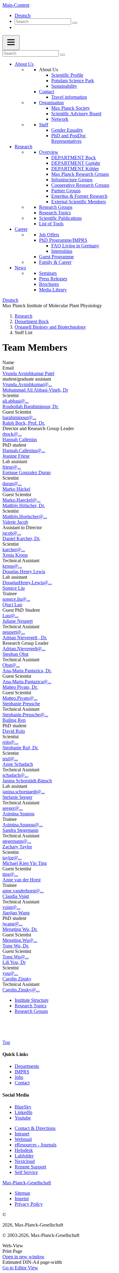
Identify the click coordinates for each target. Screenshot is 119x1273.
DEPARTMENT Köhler (75, 168)
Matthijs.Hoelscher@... (24, 516)
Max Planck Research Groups (80, 174)
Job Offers (49, 234)
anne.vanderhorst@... (23, 890)
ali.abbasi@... (15, 401)
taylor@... (12, 857)
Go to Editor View (20, 1267)
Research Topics (55, 212)
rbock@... (12, 434)
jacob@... (11, 533)
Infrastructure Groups (71, 179)
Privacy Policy (29, 1204)
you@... (10, 973)
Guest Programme (56, 256)
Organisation (51, 102)
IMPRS (22, 1071)
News (20, 267)
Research (23, 146)
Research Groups (55, 207)
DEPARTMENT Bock (73, 157)
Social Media (15, 1095)
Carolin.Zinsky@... (21, 989)
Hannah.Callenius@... (23, 450)
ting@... (10, 874)
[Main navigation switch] (11, 42)
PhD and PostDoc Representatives (68, 138)
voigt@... (11, 907)
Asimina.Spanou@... (22, 824)
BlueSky (23, 1106)
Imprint (22, 1198)
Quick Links (15, 1054)
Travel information (69, 97)
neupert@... (13, 632)
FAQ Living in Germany (75, 245)
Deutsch (23, 15)
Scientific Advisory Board (76, 113)
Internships (61, 251)
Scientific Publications (60, 218)
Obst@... (11, 665)
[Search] (74, 23)
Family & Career (55, 262)
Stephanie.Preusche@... (25, 714)
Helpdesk (24, 1150)
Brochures (49, 284)
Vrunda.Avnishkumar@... (27, 384)
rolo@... (10, 742)
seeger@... (12, 808)
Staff (43, 124)
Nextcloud (25, 1161)
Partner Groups (66, 190)
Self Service (26, 1172)
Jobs (19, 1077)
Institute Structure (32, 1000)
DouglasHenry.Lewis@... (27, 582)
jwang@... (12, 923)
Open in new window (23, 1256)
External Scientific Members (78, 201)
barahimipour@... (19, 417)
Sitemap (22, 1193)
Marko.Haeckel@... (21, 500)
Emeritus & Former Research (79, 196)
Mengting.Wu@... (19, 940)
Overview (48, 152)
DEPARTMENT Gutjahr (75, 163)
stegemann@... (16, 841)
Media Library (53, 289)
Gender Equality (67, 130)
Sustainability (64, 86)
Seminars (48, 273)
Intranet (22, 1133)
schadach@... (15, 775)
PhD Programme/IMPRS (63, 240)
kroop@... (12, 566)
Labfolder (24, 1155)
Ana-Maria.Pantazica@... (26, 681)
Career (21, 229)
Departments (27, 1066)
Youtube (23, 1117)
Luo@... (10, 615)
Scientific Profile (67, 75)
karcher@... (13, 549)
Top (6, 1042)
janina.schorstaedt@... (23, 791)
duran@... (12, 483)
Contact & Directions (35, 1128)
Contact (46, 91)
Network (59, 119)
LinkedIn (23, 1112)
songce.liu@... (16, 599)
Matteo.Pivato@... (20, 698)
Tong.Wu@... (15, 956)
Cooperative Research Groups (80, 185)
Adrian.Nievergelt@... (23, 648)
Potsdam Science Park (72, 80)
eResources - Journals (35, 1144)
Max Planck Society (70, 108)
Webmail (23, 1139)
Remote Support (30, 1166)
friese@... (11, 467)
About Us (24, 64)
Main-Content (15, 5)
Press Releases (53, 278)
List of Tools (51, 223)
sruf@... (10, 758)
